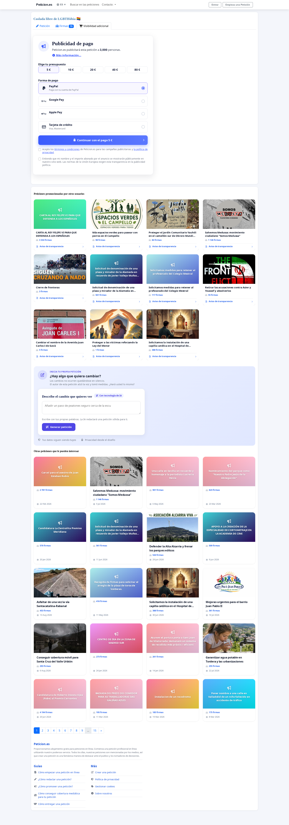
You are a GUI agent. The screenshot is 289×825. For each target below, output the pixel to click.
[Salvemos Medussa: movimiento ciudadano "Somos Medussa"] (229, 224)
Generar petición (61, 427)
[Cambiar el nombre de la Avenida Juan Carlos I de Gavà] (60, 334)
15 (94, 730)
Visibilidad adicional (95, 26)
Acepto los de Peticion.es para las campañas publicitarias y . (95, 151)
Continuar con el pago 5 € (94, 140)
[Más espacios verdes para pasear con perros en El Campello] (116, 224)
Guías (38, 766)
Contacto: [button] (108, 4)
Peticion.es (44, 4)
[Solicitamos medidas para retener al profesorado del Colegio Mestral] (173, 279)
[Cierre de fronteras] (60, 278)
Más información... (68, 55)
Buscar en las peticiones (84, 4)
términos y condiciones (67, 149)
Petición (44, 26)
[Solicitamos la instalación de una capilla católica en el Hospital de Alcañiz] (173, 334)
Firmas (65, 26)
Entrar (215, 4)
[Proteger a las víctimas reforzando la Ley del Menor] (116, 334)
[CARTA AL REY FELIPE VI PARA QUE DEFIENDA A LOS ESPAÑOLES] (60, 224)
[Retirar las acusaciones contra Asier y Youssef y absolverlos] (229, 279)
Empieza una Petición (237, 4)
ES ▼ (63, 4)
